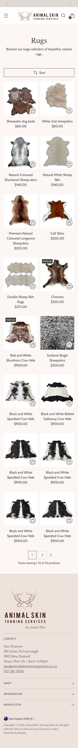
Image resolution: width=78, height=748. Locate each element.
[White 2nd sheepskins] (57, 99)
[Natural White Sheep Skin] (57, 152)
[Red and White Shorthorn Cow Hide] (21, 333)
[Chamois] (57, 274)
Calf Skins (57, 233)
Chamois (57, 297)
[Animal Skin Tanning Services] (38, 16)
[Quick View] (33, 111)
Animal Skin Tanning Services (41, 724)
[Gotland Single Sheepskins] (57, 333)
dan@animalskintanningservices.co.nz (30, 666)
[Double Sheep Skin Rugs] (21, 274)
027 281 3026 (14, 671)
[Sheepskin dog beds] (21, 99)
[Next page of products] (50, 555)
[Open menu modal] (6, 15)
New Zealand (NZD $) (21, 718)
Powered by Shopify (15, 732)
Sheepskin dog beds (21, 121)
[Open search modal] (63, 15)
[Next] (70, 3)
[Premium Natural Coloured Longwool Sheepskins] (21, 211)
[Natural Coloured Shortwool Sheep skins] (21, 152)
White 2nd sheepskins (57, 121)
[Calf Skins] (57, 211)
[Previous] (7, 3)
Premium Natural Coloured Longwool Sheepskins (21, 238)
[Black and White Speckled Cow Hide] (21, 391)
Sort (42, 73)
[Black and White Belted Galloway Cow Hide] (57, 391)
